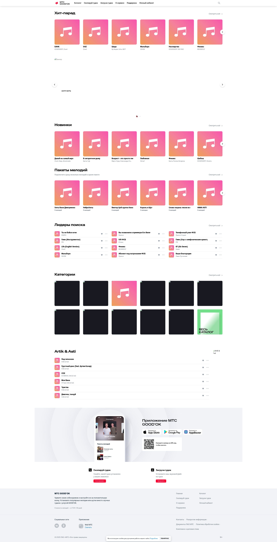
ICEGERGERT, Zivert (61, 49)
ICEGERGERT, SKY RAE (176, 49)
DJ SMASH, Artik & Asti (68, 376)
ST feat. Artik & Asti (67, 383)
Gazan (178, 249)
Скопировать (99, 481)
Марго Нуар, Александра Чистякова (122, 161)
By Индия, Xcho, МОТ (119, 49)
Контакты (180, 520)
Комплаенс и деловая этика (187, 529)
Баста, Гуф (86, 161)
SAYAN (142, 49)
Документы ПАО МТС (185, 524)
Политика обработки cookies (207, 524)
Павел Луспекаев (181, 256)
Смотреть (68, 91)
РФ (62, 242)
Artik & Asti (65, 362)
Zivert (85, 49)
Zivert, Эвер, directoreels (63, 161)
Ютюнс (121, 242)
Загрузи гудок (106, 3)
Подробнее (154, 538)
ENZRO (63, 235)
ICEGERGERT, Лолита (204, 161)
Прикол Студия (181, 235)
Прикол (121, 235)
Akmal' (142, 161)
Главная (179, 493)
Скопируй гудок (91, 3)
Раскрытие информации (196, 520)
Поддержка (132, 3)
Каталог (77, 3)
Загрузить (161, 481)
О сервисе (119, 3)
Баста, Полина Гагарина (177, 161)
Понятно (165, 538)
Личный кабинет (146, 3)
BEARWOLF (201, 49)
